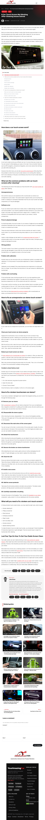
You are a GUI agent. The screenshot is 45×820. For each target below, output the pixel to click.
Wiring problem (7, 84)
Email (33, 570)
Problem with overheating (9, 88)
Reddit (28, 570)
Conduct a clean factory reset (10, 95)
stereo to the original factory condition (25, 373)
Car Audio (29, 772)
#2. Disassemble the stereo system (11, 101)
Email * (24, 737)
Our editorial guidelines (24, 594)
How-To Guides (31, 789)
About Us (11, 796)
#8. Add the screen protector (9, 112)
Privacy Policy (12, 807)
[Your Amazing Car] (11, 1)
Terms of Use (12, 804)
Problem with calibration (8, 86)
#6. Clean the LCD (7, 108)
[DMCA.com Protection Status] (30, 803)
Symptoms (30, 786)
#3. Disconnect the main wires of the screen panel (14, 103)
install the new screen (35, 473)
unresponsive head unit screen (30, 237)
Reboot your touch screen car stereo (11, 93)
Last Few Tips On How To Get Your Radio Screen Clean (15, 118)
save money (20, 550)
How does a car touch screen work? (12, 74)
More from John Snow (13, 594)
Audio (10, 11)
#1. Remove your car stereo (9, 99)
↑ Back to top (6, 120)
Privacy (31, 816)
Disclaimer (11, 802)
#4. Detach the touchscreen (9, 105)
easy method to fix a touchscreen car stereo (14, 355)
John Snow (7, 20)
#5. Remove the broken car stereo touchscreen (13, 107)
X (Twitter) (19, 786)
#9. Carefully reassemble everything (11, 114)
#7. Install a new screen (8, 110)
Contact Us (11, 799)
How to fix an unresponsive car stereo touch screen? (15, 90)
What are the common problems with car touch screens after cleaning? (18, 76)
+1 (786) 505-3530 (30, 797)
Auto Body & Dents (32, 775)
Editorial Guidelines (13, 810)
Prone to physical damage (9, 82)
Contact (14, 816)
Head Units (7, 8)
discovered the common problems (19, 291)
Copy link (38, 570)
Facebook (15, 570)
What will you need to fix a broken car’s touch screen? (15, 116)
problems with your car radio (24, 560)
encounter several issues (27, 171)
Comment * (5, 725)
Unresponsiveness (7, 78)
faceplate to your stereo (35, 495)
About (9, 816)
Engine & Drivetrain (32, 778)
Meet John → (11, 780)
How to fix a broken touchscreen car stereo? (13, 97)
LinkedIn (11, 596)
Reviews (29, 770)
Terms (26, 816)
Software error (7, 80)
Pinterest (23, 570)
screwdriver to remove (10, 405)
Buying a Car (30, 783)
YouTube (17, 596)
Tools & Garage (31, 781)
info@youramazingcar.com (32, 801)
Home (2, 8)
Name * (4, 737)
